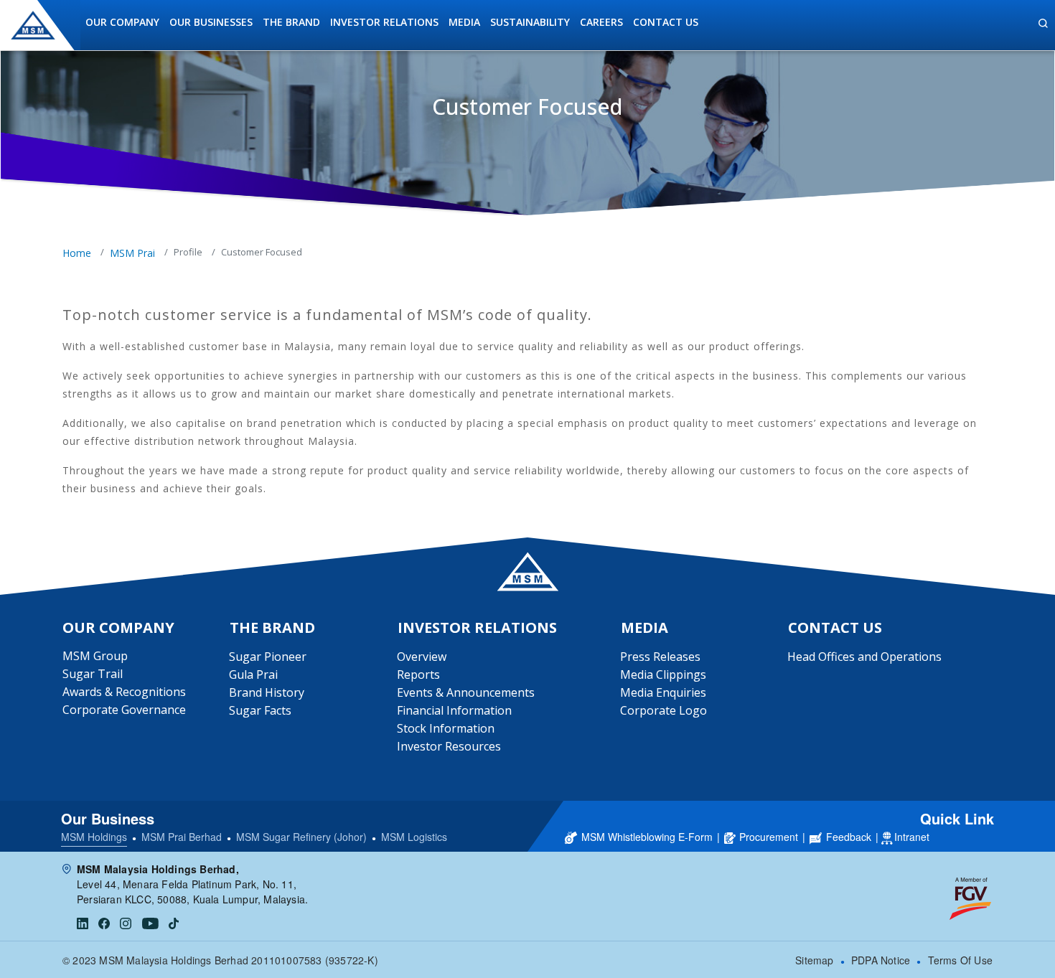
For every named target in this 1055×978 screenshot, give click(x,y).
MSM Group (95, 656)
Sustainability (530, 22)
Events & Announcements (466, 692)
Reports (418, 674)
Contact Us (665, 22)
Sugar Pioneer (267, 656)
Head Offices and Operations (864, 656)
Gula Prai (253, 674)
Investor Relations (384, 22)
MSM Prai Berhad (181, 836)
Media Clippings (663, 674)
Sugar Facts (260, 710)
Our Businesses (211, 22)
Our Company (122, 22)
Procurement (768, 836)
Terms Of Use (960, 960)
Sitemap (814, 960)
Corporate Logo (663, 710)
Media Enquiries (663, 692)
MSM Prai (132, 253)
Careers (601, 22)
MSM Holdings (94, 836)
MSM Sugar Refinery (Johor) (301, 836)
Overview (421, 656)
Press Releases (660, 656)
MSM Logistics (414, 836)
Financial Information (454, 710)
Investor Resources (449, 746)
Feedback (848, 836)
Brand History (266, 692)
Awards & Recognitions (124, 692)
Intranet (911, 836)
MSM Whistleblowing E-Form (647, 836)
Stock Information (445, 728)
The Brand (291, 22)
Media (464, 22)
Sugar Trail (92, 674)
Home (76, 253)
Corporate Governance (124, 710)
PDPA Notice (880, 960)
